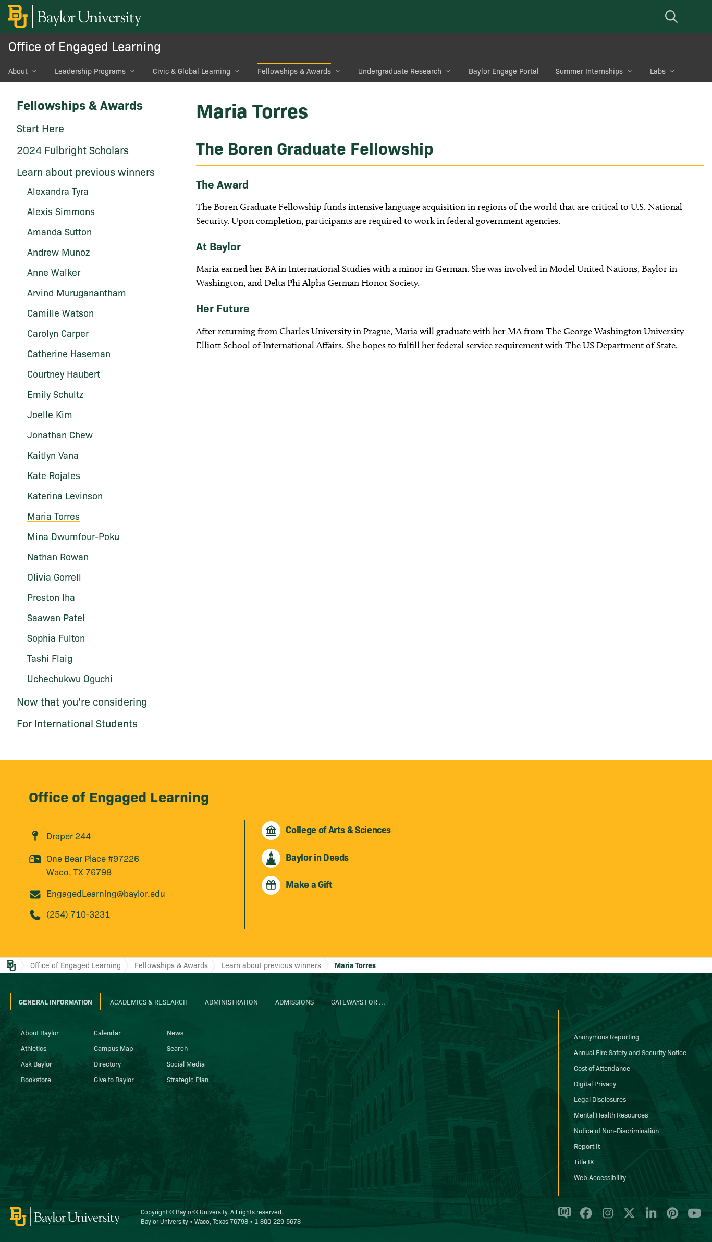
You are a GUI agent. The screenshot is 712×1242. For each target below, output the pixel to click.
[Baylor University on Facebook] (584, 1217)
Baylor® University (201, 1211)
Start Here (40, 127)
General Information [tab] (55, 1001)
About (18, 71)
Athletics (33, 1047)
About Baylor (40, 1032)
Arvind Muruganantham (76, 292)
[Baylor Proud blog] (562, 1217)
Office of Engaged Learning (84, 45)
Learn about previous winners (86, 171)
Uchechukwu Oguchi (70, 678)
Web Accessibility (600, 1177)
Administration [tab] (231, 1001)
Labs (658, 71)
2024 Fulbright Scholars (73, 149)
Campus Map (113, 1047)
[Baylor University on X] (627, 1217)
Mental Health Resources (611, 1114)
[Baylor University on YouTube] (692, 1217)
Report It (587, 1145)
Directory (107, 1063)
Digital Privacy (595, 1083)
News (175, 1032)
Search (177, 1047)
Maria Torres (355, 965)
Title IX (584, 1161)
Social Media (186, 1063)
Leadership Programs (90, 71)
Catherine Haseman (69, 353)
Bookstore (36, 1079)
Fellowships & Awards (294, 71)
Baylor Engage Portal (504, 71)
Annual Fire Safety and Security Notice (630, 1052)
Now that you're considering (82, 701)
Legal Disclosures (600, 1098)
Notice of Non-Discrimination (616, 1130)
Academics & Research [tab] (149, 1001)
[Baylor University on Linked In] (649, 1217)
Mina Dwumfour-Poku (73, 536)
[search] (673, 16)
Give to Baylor (114, 1079)
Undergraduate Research (399, 71)
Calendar (107, 1032)
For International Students (77, 723)
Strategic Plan (187, 1079)
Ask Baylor (36, 1063)
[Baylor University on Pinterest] (670, 1217)
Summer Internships (589, 71)
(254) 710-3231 (78, 914)
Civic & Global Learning (191, 71)
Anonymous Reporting (607, 1036)
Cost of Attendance (602, 1067)
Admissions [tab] (294, 1001)
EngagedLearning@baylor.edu (105, 893)
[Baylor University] (73, 16)
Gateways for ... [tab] (358, 1001)
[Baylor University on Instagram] (606, 1217)
